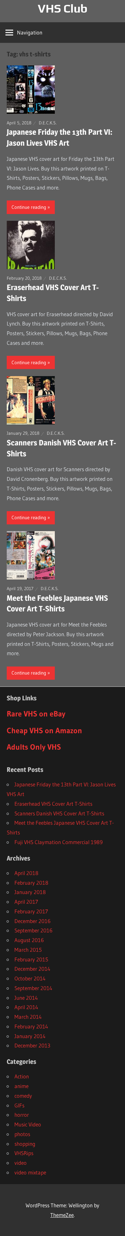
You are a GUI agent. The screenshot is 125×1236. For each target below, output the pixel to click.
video (20, 1162)
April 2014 (26, 1007)
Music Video (27, 1124)
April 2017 (26, 901)
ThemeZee (62, 1215)
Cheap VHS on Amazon (44, 730)
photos (22, 1134)
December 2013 (32, 1045)
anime (21, 1086)
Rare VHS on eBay (36, 713)
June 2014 (26, 997)
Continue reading (29, 207)
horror (21, 1114)
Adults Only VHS (34, 747)
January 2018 (30, 892)
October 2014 (30, 978)
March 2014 (28, 1016)
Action (21, 1076)
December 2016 (32, 921)
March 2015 (28, 949)
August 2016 (29, 940)
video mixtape (30, 1172)
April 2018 (26, 873)
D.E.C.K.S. (48, 123)
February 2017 (31, 911)
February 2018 (31, 882)
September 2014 (33, 988)
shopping (24, 1143)
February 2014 (31, 1026)
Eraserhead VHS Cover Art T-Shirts (53, 803)
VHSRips (23, 1153)
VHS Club (63, 8)
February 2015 (31, 959)
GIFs (19, 1105)
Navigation (29, 32)
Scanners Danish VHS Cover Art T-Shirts (59, 813)
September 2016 (33, 930)
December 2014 (32, 968)
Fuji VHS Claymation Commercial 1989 (58, 842)
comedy (23, 1095)
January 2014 (30, 1036)
